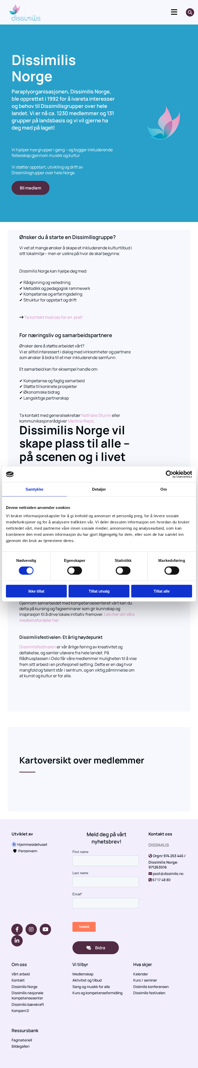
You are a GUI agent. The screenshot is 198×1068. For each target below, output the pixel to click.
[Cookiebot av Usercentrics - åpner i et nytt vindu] (169, 474)
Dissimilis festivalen (149, 992)
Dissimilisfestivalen (37, 647)
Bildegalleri (20, 1046)
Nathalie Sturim (96, 415)
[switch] (74, 571)
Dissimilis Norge (24, 986)
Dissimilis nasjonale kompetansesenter (27, 995)
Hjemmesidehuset (31, 844)
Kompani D (20, 1010)
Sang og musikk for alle (91, 986)
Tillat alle (162, 591)
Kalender (140, 973)
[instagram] (31, 929)
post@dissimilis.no (168, 873)
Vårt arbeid (21, 973)
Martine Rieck (81, 421)
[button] (115, 12)
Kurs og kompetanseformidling (97, 992)
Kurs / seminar (145, 980)
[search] (190, 12)
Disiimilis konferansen (151, 986)
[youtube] (45, 929)
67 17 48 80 (161, 879)
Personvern (25, 850)
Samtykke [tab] (34, 489)
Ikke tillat (36, 591)
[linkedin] (17, 940)
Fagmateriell (22, 1040)
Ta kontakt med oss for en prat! (53, 317)
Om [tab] (163, 489)
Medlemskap (82, 973)
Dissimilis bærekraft (28, 1004)
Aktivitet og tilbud (87, 980)
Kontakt (18, 980)
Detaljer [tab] (99, 489)
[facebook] (17, 929)
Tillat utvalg (99, 591)
